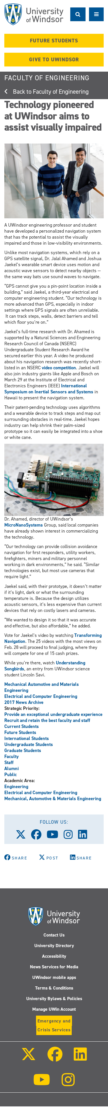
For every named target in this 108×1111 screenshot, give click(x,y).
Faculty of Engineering (47, 78)
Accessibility (54, 956)
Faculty (11, 756)
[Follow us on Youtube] (55, 836)
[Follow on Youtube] (41, 1084)
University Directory (54, 946)
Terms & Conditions (54, 988)
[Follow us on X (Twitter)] (23, 836)
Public (10, 775)
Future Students (20, 732)
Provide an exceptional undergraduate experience (53, 714)
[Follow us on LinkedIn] (85, 836)
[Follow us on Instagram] (71, 836)
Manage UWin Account (54, 1009)
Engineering (16, 787)
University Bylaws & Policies (54, 999)
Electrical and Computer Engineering (40, 696)
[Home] (33, 14)
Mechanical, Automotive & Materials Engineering (52, 799)
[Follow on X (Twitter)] (28, 1058)
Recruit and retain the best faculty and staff (47, 720)
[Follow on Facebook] (54, 1058)
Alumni (11, 768)
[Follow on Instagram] (68, 1084)
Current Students (21, 726)
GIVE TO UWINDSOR (54, 59)
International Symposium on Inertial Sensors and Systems (48, 389)
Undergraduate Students (28, 744)
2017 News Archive (23, 702)
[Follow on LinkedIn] (80, 1058)
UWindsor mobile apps (54, 977)
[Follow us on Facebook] (39, 836)
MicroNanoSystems (23, 525)
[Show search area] (78, 14)
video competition (59, 368)
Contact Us (54, 935)
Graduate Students (22, 750)
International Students (26, 738)
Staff (9, 762)
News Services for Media (54, 967)
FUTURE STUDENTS (54, 40)
